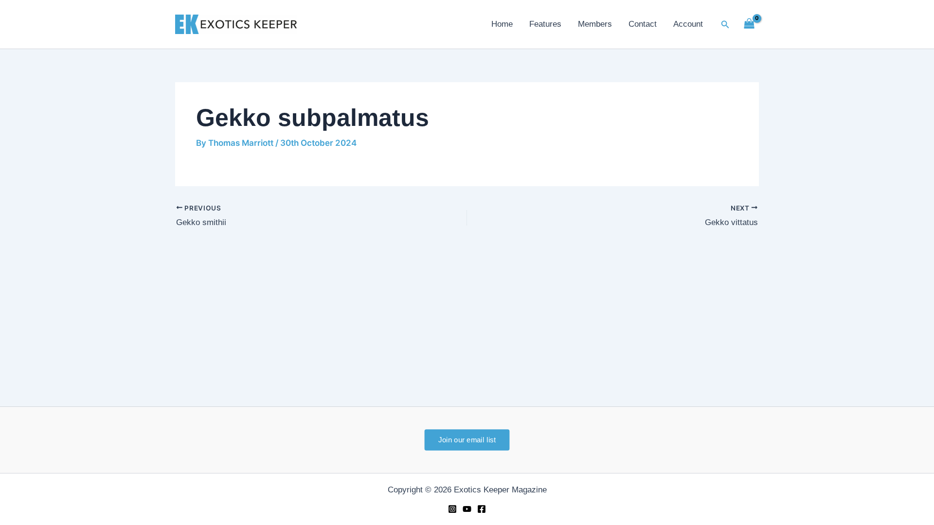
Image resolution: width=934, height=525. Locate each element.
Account (688, 24)
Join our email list (467, 439)
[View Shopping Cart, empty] (749, 24)
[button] (725, 24)
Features (545, 24)
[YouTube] (467, 509)
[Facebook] (481, 509)
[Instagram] (452, 509)
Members (595, 24)
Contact (643, 24)
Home (502, 24)
